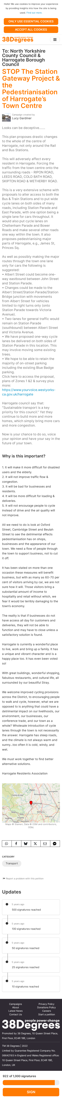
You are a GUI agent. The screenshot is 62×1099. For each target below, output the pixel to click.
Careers (46, 1010)
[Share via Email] (45, 843)
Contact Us (15, 1014)
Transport (12, 863)
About (15, 1007)
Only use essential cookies (31, 21)
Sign (31, 1092)
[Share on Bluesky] (26, 843)
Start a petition (46, 1014)
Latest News (15, 1010)
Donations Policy (46, 1007)
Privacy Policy (46, 1004)
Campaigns (15, 1004)
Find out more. (34, 12)
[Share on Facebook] (16, 843)
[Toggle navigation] (55, 39)
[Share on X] (36, 843)
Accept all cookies (31, 29)
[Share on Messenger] (55, 843)
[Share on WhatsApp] (7, 843)
